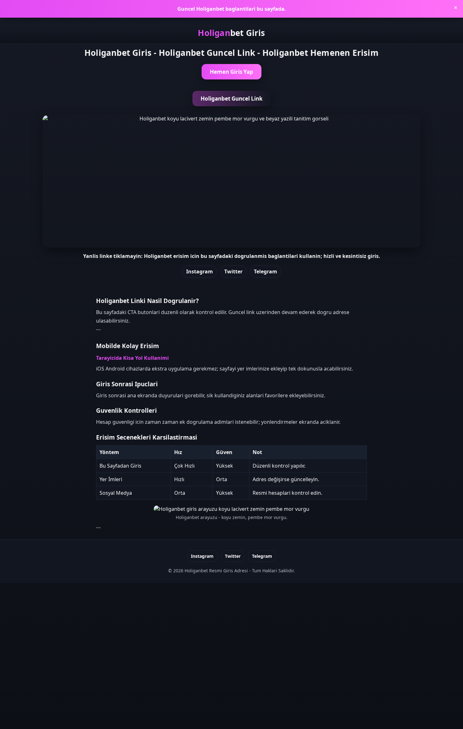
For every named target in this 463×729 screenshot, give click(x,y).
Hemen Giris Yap (231, 71)
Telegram (265, 271)
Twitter (233, 271)
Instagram (199, 271)
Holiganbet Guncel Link (232, 98)
